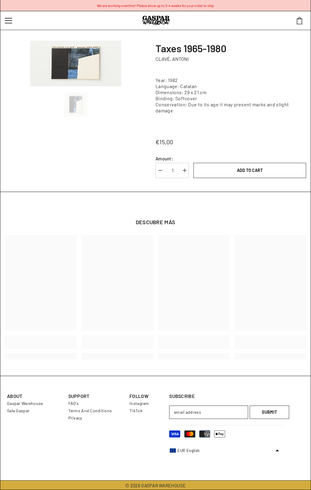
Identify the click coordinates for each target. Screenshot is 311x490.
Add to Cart (250, 170)
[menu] (8, 20)
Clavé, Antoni (172, 59)
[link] (41, 345)
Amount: (164, 158)
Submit (269, 412)
